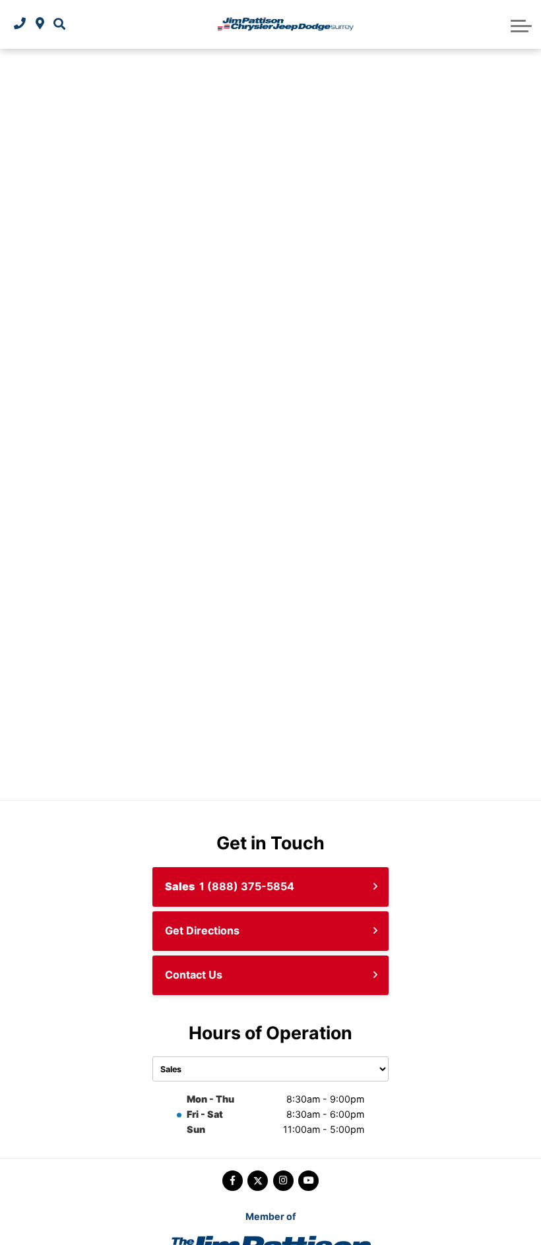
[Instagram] (283, 1180)
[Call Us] (19, 24)
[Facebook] (232, 1180)
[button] (59, 24)
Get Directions (202, 930)
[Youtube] (308, 1180)
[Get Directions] (40, 24)
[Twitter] (257, 1180)
